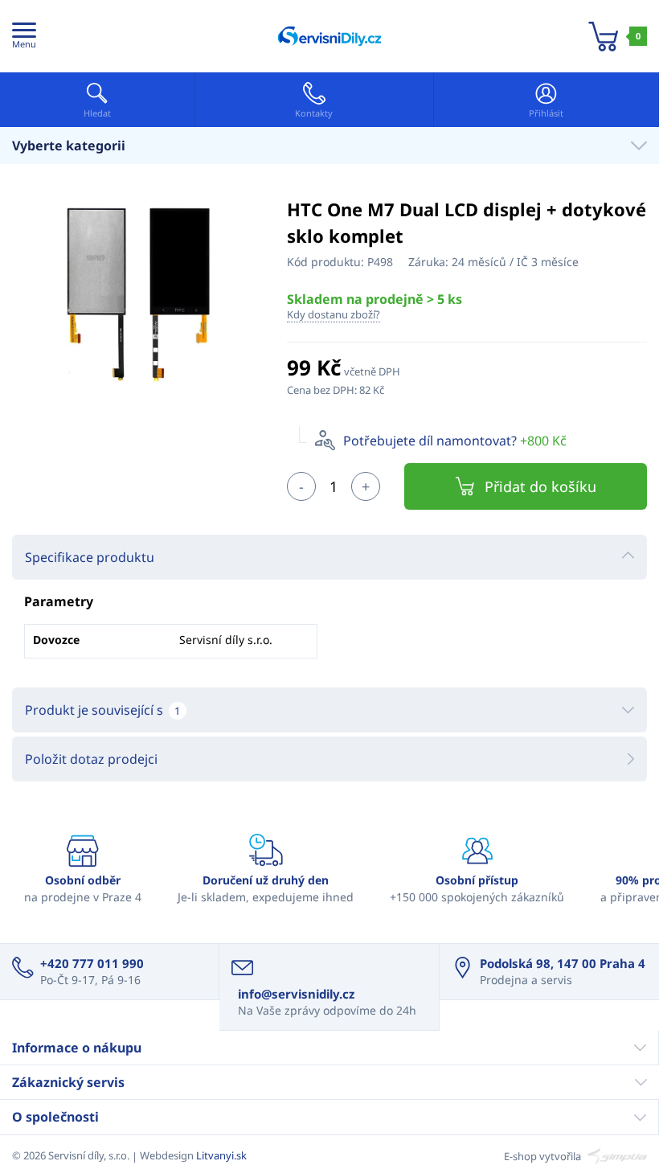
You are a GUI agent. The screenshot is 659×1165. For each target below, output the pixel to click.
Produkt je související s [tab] (102, 710)
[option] (137, 293)
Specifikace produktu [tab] (89, 557)
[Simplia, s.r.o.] (615, 1155)
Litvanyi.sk (221, 1155)
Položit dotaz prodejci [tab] (91, 759)
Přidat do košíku (540, 486)
